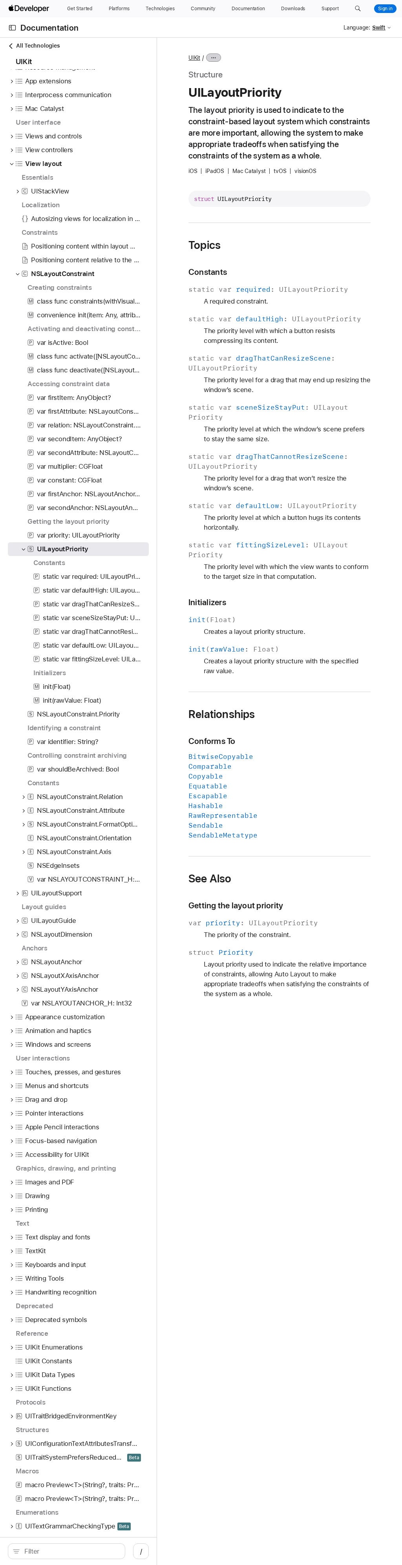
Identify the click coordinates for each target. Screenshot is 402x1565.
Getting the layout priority (235, 905)
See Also (210, 878)
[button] (358, 8)
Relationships (221, 714)
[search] (66, 1551)
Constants (207, 272)
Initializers (207, 602)
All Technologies (38, 45)
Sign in (385, 8)
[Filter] (71, 1551)
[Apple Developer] (29, 8)
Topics (204, 245)
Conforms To (212, 741)
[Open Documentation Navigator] (12, 27)
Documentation (49, 28)
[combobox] (71, 1551)
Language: (357, 27)
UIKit (194, 58)
